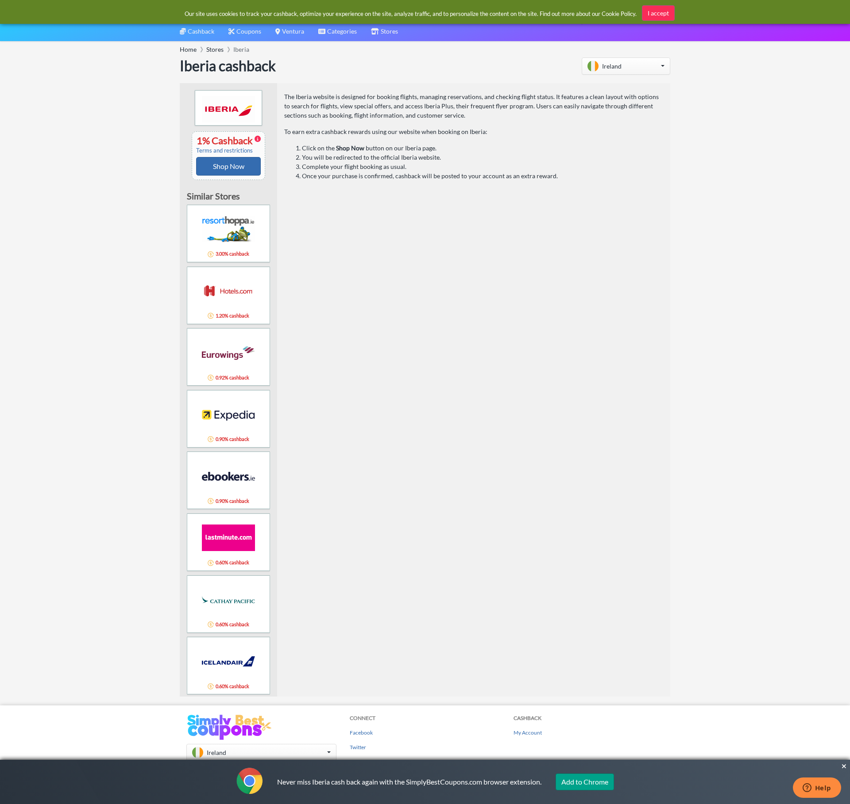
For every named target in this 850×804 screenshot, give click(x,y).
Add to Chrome (584, 781)
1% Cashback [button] (225, 144)
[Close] (844, 766)
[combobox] (337, 34)
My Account (528, 732)
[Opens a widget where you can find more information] (816, 788)
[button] (626, 66)
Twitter (358, 747)
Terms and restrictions (224, 150)
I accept (658, 13)
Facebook (361, 732)
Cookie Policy (618, 13)
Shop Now (228, 166)
